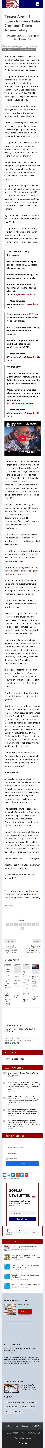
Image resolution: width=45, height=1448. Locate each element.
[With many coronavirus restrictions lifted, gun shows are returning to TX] (26, 965)
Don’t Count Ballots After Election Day (26, 1285)
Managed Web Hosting (22, 1438)
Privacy (16, 1426)
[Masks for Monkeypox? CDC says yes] (17, 965)
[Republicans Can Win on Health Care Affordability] (7, 1276)
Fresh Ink (23, 1407)
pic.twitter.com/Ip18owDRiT (21, 403)
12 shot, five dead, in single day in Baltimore (35, 983)
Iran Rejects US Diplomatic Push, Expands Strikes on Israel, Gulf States (23, 1083)
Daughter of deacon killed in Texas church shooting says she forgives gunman (21, 570)
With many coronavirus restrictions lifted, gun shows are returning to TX (26, 983)
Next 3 (8, 1412)
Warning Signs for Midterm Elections (23, 1074)
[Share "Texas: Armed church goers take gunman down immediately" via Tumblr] (16, 924)
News (23, 39)
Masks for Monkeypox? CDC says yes (17, 981)
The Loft (18, 1412)
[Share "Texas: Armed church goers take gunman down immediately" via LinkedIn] (24, 924)
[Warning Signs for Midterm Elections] (7, 1248)
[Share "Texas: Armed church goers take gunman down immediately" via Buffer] (29, 924)
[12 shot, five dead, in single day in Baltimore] (35, 966)
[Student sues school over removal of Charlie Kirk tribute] (7, 1266)
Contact (8, 1426)
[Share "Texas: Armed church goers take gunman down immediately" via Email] (38, 924)
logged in (21, 1029)
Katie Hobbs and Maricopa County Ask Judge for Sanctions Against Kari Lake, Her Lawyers (7, 984)
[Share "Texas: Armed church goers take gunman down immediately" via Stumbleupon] (33, 924)
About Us (24, 1426)
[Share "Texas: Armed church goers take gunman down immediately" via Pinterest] (20, 924)
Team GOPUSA (35, 1426)
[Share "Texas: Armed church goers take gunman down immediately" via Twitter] (11, 924)
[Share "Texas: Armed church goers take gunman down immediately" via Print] (22, 929)
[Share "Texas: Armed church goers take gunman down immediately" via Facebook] (7, 924)
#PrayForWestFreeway (23, 294)
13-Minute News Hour (27, 1249)
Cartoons (31, 1402)
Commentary (24, 1279)
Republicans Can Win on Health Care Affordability (25, 1276)
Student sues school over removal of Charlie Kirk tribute (25, 1266)
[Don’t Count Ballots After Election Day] (7, 1286)
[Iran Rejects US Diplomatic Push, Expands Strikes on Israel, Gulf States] (7, 1257)
